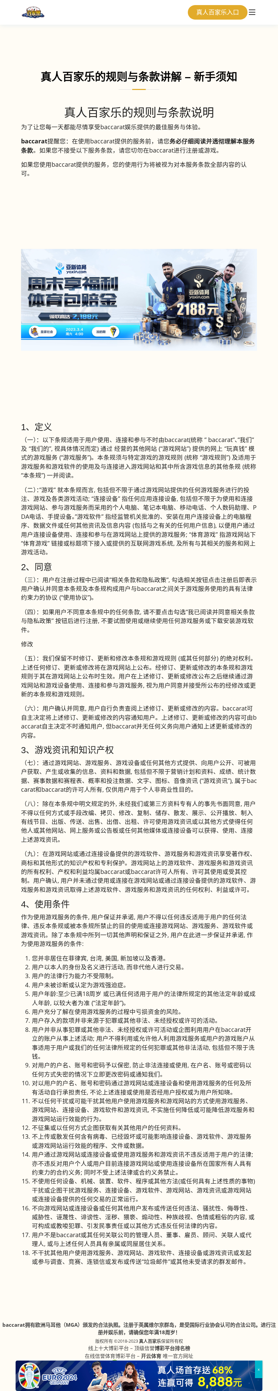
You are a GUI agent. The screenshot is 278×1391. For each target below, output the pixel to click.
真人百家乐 (150, 1341)
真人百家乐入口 (217, 12)
